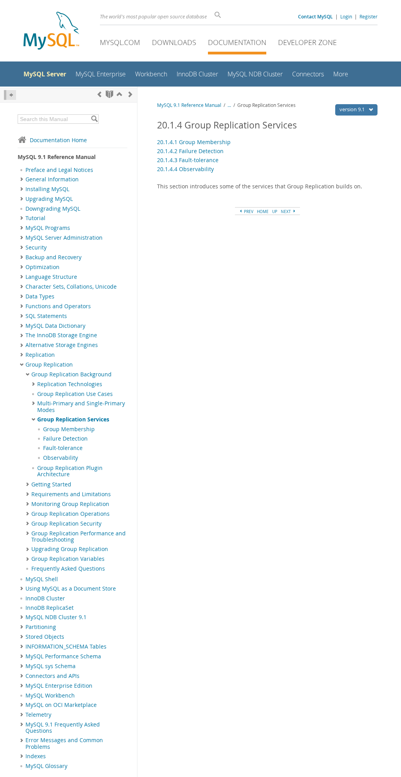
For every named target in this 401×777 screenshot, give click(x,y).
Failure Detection (65, 438)
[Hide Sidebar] (10, 95)
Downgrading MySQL (52, 208)
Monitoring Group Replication (70, 504)
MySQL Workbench (50, 695)
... (229, 105)
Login (346, 16)
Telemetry (38, 714)
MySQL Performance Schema (63, 656)
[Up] (119, 94)
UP (274, 211)
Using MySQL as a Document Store (70, 588)
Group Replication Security (66, 523)
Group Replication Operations (70, 513)
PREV (248, 211)
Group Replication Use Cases (75, 394)
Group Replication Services (73, 419)
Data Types (39, 296)
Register (368, 16)
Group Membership (69, 429)
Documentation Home (58, 140)
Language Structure (51, 276)
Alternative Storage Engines (61, 345)
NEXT (286, 211)
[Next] (130, 94)
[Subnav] (22, 179)
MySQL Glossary (46, 766)
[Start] (109, 94)
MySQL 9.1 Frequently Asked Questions (62, 727)
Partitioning (40, 627)
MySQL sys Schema (50, 666)
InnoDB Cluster (45, 598)
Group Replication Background (71, 374)
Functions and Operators (58, 306)
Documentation (237, 42)
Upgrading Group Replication (69, 549)
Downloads (174, 42)
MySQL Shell (41, 579)
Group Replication (49, 364)
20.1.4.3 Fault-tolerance (188, 160)
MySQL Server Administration (64, 237)
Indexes (35, 756)
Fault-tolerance (63, 448)
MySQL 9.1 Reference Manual (189, 105)
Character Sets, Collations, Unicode (71, 286)
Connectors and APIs (52, 675)
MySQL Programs (47, 227)
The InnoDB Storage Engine (61, 335)
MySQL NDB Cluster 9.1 (56, 617)
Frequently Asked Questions (68, 568)
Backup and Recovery (53, 257)
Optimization (42, 267)
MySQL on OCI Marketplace (61, 704)
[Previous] (99, 94)
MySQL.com (120, 42)
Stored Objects (44, 636)
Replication (40, 354)
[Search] (94, 119)
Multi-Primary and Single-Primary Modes (81, 406)
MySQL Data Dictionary (55, 325)
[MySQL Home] (51, 31)
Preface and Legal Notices (59, 169)
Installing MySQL (47, 189)
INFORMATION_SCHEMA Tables (66, 646)
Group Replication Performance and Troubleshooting (78, 536)
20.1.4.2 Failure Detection (190, 151)
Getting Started (51, 484)
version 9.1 (353, 109)
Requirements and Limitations (71, 494)
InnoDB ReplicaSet (49, 607)
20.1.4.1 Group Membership (194, 142)
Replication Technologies (69, 384)
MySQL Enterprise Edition (58, 685)
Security (36, 247)
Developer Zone (307, 42)
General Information (52, 179)
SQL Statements (46, 316)
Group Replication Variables (68, 558)
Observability (60, 457)
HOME (263, 211)
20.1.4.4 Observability (185, 169)
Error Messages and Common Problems (64, 743)
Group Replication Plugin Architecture (70, 471)
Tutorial (35, 218)
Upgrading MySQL (49, 198)
